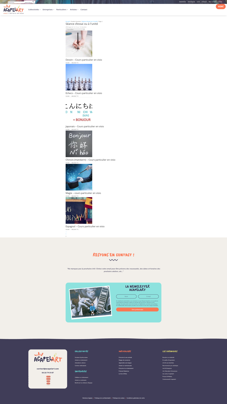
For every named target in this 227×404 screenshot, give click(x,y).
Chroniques (191, 2)
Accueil (68, 21)
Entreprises (48, 9)
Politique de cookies (119, 398)
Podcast (204, 2)
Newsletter (182, 2)
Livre (198, 2)
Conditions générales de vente (136, 398)
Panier (220, 2)
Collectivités (33, 9)
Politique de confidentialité (103, 398)
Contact (84, 9)
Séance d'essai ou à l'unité (89, 21)
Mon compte (212, 2)
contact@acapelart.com (48, 369)
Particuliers (61, 9)
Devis (220, 6)
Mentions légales (87, 398)
